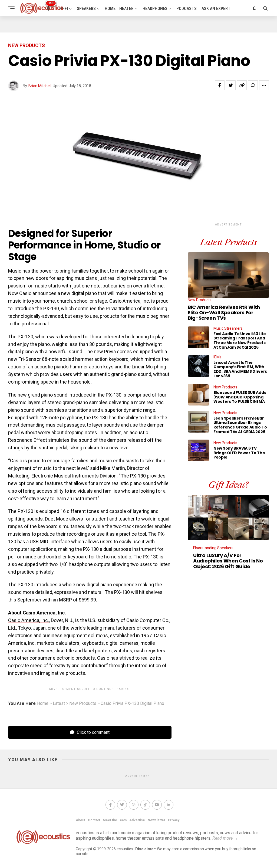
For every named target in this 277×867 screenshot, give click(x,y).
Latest (59, 703)
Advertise (137, 820)
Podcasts (186, 8)
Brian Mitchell (39, 86)
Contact (94, 820)
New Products (82, 703)
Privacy (173, 820)
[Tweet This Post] (231, 85)
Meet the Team (115, 820)
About (80, 820)
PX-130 (51, 308)
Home (42, 703)
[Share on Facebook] (220, 85)
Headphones (155, 8)
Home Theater (119, 8)
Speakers (86, 8)
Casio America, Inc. (28, 620)
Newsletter (156, 820)
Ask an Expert (216, 8)
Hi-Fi (63, 8)
